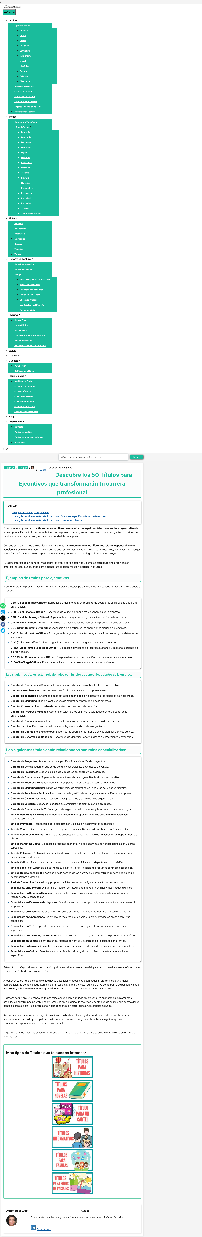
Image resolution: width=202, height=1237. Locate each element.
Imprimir (13, 315)
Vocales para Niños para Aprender (30, 345)
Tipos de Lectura (22, 25)
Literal (23, 61)
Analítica (24, 30)
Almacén (18, 223)
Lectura (13, 20)
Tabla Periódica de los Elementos (29, 335)
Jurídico (25, 173)
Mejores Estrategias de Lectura (29, 106)
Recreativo (26, 203)
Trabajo (18, 254)
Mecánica (24, 66)
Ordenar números (22, 391)
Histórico (25, 157)
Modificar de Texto (23, 381)
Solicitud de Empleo (23, 340)
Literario (25, 178)
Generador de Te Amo (24, 406)
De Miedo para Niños (24, 371)
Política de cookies (23, 432)
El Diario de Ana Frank (30, 295)
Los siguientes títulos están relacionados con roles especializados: (47, 520)
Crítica (23, 40)
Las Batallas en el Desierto (32, 305)
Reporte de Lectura (20, 259)
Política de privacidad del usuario (30, 437)
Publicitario (26, 198)
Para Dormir (20, 366)
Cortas (23, 35)
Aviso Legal (19, 442)
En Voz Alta (25, 46)
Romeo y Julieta (27, 310)
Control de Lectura (23, 91)
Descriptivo (26, 137)
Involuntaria (25, 56)
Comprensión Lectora (24, 112)
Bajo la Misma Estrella (30, 284)
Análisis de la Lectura (24, 86)
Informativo (26, 162)
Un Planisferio (21, 330)
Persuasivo (26, 193)
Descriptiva (19, 234)
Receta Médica (21, 325)
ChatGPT (14, 355)
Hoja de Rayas (20, 320)
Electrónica (19, 239)
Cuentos (13, 360)
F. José (42, 470)
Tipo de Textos (23, 127)
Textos (12, 116)
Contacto (18, 427)
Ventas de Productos (31, 213)
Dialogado (26, 147)
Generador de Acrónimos (26, 411)
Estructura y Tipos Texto (25, 122)
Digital (24, 152)
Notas (12, 350)
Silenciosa (25, 81)
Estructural (25, 51)
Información (15, 421)
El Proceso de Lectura (24, 96)
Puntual (23, 71)
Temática (18, 249)
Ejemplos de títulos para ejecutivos (30, 512)
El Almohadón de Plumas (31, 289)
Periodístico (27, 188)
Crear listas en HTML (24, 396)
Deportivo (26, 142)
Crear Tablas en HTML (24, 401)
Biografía (25, 132)
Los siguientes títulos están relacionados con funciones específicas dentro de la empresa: (59, 516)
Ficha (12, 218)
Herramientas (16, 376)
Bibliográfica (20, 228)
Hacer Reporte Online (24, 264)
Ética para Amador (28, 300)
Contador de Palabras (24, 386)
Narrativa (25, 183)
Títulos (23, 467)
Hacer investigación (23, 269)
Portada (9, 467)
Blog (11, 416)
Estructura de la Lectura (25, 101)
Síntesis (25, 208)
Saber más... (44, 1229)
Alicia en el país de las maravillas (35, 279)
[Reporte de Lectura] (12, 7)
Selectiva (24, 76)
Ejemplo (18, 274)
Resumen (18, 244)
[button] (6, 449)
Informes (25, 167)
